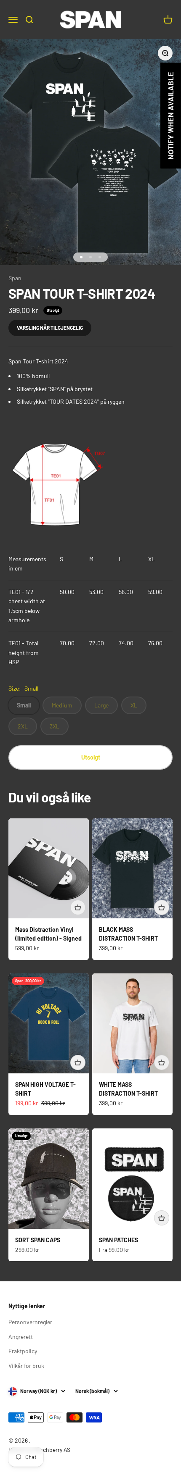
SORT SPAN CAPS (37, 1240)
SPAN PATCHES (118, 1240)
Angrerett (20, 1336)
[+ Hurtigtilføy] (77, 907)
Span (14, 277)
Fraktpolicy (22, 1350)
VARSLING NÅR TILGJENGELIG (50, 328)
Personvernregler (30, 1321)
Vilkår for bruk (26, 1365)
